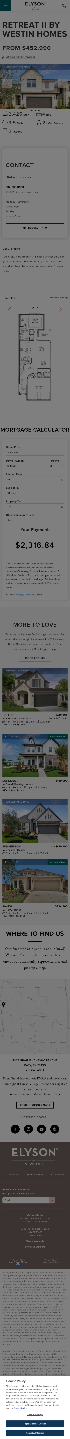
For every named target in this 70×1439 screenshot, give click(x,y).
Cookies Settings (35, 1414)
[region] (35, 1407)
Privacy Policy (20, 1408)
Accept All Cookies (35, 1432)
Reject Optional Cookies (35, 1423)
